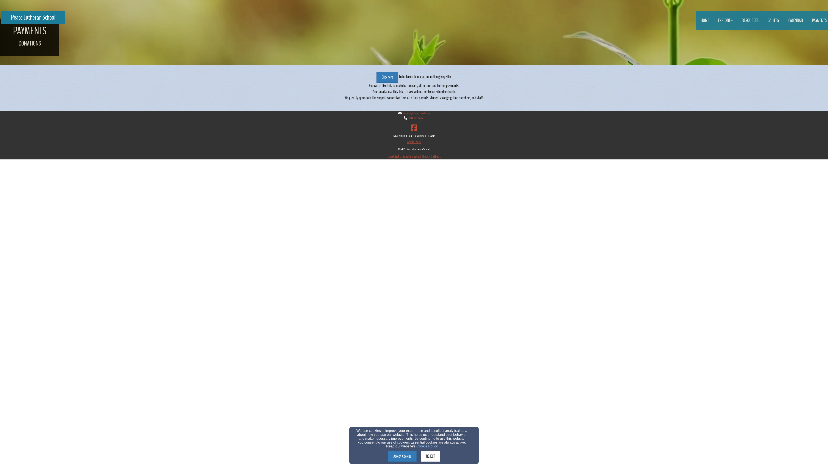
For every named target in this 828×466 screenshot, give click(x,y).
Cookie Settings (432, 156)
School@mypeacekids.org (416, 113)
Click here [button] (387, 77)
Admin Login (414, 142)
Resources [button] (750, 20)
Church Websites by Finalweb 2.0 (404, 156)
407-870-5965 (416, 118)
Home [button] (705, 20)
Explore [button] (724, 20)
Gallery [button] (773, 20)
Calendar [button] (795, 20)
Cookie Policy (427, 446)
